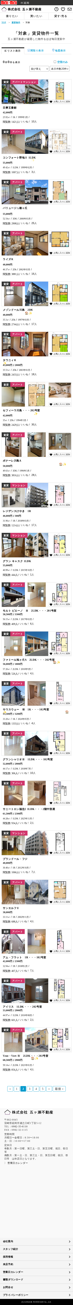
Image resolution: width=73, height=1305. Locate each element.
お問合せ (8, 1287)
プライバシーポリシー (15, 1295)
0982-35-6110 (20, 1126)
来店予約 (8, 1264)
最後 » (59, 1088)
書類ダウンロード (13, 1279)
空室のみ (62, 61)
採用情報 (8, 1256)
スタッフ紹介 (10, 1249)
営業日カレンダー (13, 1272)
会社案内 (8, 1241)
